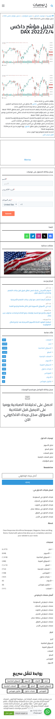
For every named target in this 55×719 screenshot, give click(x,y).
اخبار (49, 344)
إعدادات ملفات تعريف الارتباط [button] (25, 713)
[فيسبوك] (50, 236)
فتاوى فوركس (45, 381)
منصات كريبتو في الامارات (44, 606)
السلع (49, 352)
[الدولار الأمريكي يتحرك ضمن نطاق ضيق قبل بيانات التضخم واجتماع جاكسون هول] (27, 263)
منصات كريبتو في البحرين (44, 614)
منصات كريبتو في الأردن (44, 625)
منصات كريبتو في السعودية (43, 602)
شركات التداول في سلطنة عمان (42, 508)
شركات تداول (46, 369)
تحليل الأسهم (48, 445)
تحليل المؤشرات (26, 15)
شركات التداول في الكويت (44, 505)
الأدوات (48, 377)
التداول (27, 126)
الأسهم (48, 360)
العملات (48, 340)
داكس (34, 103)
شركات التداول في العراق (44, 512)
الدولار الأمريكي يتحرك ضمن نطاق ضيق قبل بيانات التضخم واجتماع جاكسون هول (28, 270)
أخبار (51, 639)
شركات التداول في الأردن (44, 516)
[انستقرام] (38, 236)
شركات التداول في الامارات (43, 501)
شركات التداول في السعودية (43, 497)
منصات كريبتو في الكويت (44, 610)
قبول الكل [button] (8, 713)
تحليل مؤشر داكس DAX (11, 15)
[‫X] (44, 236)
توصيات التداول (39, 15)
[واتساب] (26, 236)
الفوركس (47, 373)
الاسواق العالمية (44, 348)
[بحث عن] (52, 6)
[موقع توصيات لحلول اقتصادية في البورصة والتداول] (40, 5)
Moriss (27, 160)
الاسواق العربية (45, 364)
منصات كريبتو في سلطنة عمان (42, 617)
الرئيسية (49, 15)
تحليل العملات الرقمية (45, 457)
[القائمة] (3, 6)
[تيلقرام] (32, 236)
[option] (27, 263)
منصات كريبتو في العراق (44, 621)
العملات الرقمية (45, 356)
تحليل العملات (48, 453)
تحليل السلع (49, 449)
